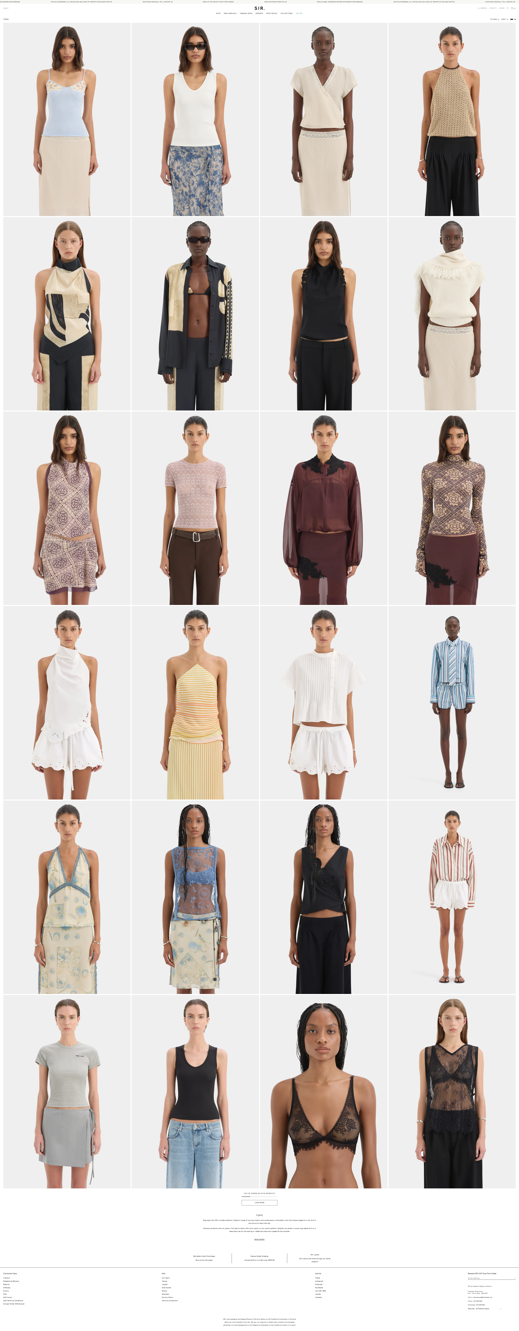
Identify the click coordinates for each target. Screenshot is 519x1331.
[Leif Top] (195, 897)
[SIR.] (260, 8)
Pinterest (318, 1284)
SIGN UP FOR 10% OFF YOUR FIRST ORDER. (122, 2)
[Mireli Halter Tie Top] (67, 508)
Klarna (6, 1291)
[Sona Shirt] (195, 313)
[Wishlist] (508, 8)
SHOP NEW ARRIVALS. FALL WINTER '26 (61, 2)
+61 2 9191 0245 (477, 1301)
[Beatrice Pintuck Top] (323, 702)
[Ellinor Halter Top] (452, 119)
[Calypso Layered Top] (195, 702)
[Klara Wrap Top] (323, 897)
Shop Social (271, 13)
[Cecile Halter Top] (67, 897)
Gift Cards (7, 1297)
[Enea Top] (195, 508)
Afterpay (6, 1287)
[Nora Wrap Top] (323, 119)
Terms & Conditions (170, 1300)
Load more (259, 1202)
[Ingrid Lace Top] (452, 1091)
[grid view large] (511, 19)
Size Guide (166, 1287)
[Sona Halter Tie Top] (67, 313)
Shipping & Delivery (11, 1281)
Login (501, 8)
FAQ (5, 1294)
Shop (218, 13)
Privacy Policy (167, 1297)
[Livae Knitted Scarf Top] (452, 313)
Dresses (259, 13)
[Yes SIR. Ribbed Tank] (195, 119)
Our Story (166, 1278)
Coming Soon (246, 13)
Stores (164, 1291)
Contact (6, 1278)
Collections (287, 13)
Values (164, 1281)
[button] (505, 19)
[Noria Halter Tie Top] (323, 313)
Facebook (319, 1287)
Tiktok (317, 1278)
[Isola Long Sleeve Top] (452, 508)
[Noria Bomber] (323, 508)
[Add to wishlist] (127, 26)
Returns (6, 1284)
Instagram (319, 1281)
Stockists (165, 1294)
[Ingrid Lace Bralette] (323, 1091)
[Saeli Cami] (67, 119)
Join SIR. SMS (320, 1291)
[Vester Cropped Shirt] (452, 702)
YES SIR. (299, 13)
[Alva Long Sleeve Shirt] (452, 897)
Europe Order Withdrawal (13, 1304)
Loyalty (493, 8)
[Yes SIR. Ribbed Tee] (67, 1091)
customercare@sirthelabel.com (482, 1297)
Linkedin (318, 1297)
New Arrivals (230, 13)
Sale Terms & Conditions (13, 1300)
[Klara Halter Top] (67, 702)
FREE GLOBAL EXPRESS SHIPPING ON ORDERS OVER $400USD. (244, 2)
